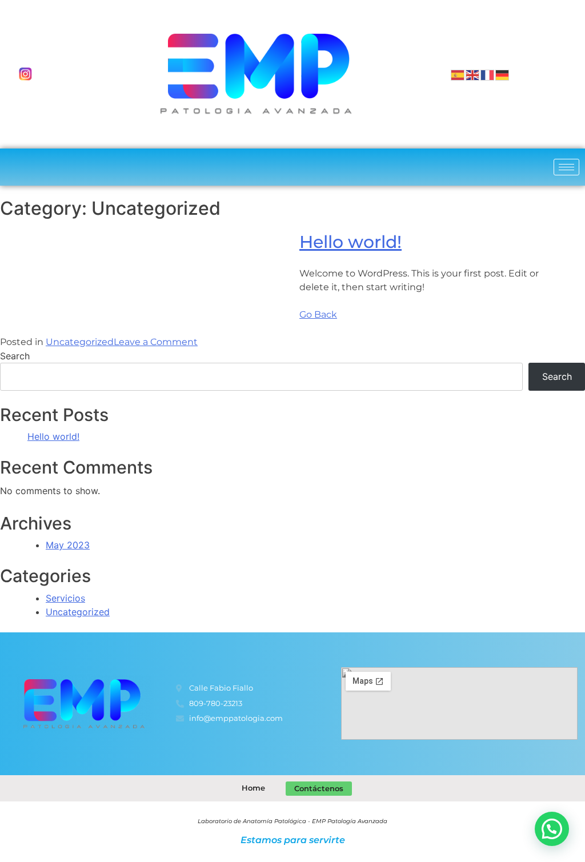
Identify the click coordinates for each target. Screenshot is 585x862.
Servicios (65, 598)
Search (15, 356)
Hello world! (350, 241)
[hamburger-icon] (566, 167)
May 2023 (68, 545)
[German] (502, 74)
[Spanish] (458, 74)
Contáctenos (318, 788)
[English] (473, 74)
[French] (487, 74)
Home (253, 787)
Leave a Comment (156, 341)
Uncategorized (80, 341)
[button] (552, 829)
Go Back (318, 314)
